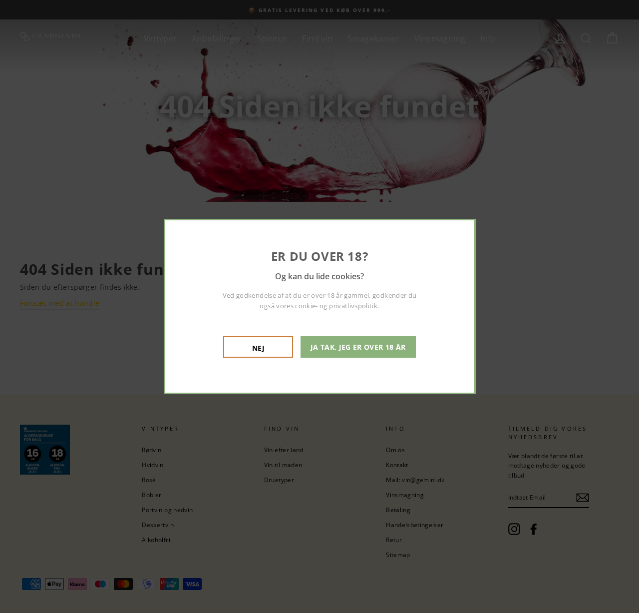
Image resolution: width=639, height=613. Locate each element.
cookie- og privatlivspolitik (336, 305)
